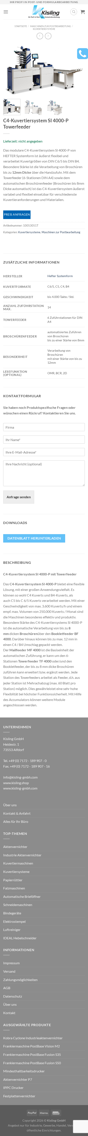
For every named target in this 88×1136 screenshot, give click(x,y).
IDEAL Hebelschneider (20, 938)
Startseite (21, 26)
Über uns (10, 805)
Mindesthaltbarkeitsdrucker (24, 1071)
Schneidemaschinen (17, 905)
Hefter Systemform (60, 276)
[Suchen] (73, 11)
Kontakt (9, 1013)
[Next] (78, 69)
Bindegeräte (12, 913)
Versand (9, 971)
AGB (6, 988)
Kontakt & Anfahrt (17, 813)
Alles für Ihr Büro (15, 821)
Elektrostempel (14, 921)
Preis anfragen (17, 214)
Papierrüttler (12, 880)
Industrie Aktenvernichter (22, 855)
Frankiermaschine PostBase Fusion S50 (32, 1063)
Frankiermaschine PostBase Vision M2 (31, 1046)
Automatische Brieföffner (22, 896)
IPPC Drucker (13, 1087)
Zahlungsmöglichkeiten (20, 980)
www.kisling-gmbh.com (20, 788)
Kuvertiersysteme (44, 29)
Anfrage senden (19, 497)
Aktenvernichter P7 (17, 1079)
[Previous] (10, 69)
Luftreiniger (12, 930)
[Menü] (5, 11)
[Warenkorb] (83, 12)
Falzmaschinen (14, 888)
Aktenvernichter (15, 847)
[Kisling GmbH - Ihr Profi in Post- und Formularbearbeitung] (44, 11)
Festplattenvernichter (19, 1096)
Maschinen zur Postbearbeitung (50, 26)
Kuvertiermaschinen (18, 863)
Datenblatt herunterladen (34, 538)
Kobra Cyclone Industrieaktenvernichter (33, 1038)
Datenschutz (12, 996)
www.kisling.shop (16, 783)
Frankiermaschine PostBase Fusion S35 (32, 1054)
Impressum (11, 963)
